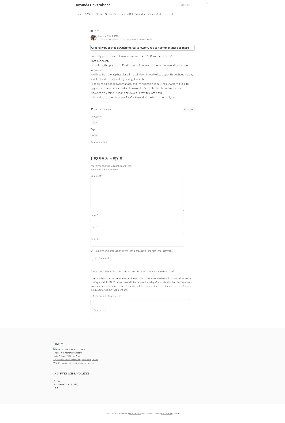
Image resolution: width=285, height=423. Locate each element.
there (185, 47)
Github (95, 359)
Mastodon (86, 359)
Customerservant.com (134, 47)
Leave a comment (103, 108)
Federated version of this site (81, 363)
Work (94, 135)
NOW (99, 14)
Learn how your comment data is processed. (152, 271)
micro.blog (76, 359)
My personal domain (62, 359)
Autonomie (166, 413)
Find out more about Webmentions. (109, 289)
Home (79, 14)
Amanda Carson (78, 349)
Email (94, 226)
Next (55, 388)
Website (95, 238)
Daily (94, 122)
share (190, 109)
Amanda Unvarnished (93, 5)
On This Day (111, 14)
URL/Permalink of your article (106, 296)
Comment (96, 175)
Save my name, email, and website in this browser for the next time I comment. (133, 250)
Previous (57, 381)
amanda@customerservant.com (67, 352)
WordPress (135, 413)
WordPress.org (60, 363)
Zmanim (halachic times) (160, 14)
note (96, 30)
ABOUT (89, 14)
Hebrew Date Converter (133, 14)
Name (94, 215)
